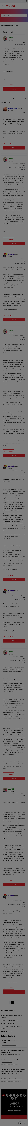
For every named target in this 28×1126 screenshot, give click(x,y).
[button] (25, 2)
